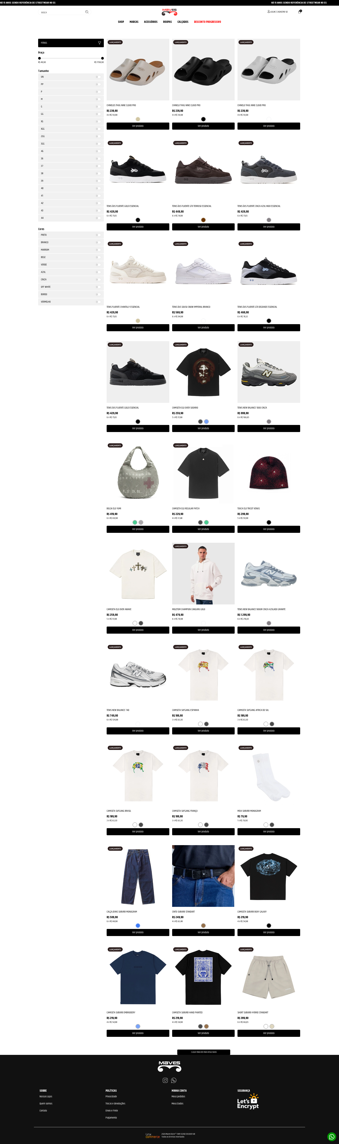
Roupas (167, 22)
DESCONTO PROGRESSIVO (207, 22)
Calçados (182, 22)
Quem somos (46, 1103)
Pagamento (111, 1118)
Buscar (87, 12)
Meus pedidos (178, 1096)
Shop (121, 22)
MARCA (133, 22)
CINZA (269, 220)
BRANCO (269, 119)
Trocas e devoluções (115, 1103)
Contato (43, 1110)
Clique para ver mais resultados (204, 1052)
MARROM (203, 220)
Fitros (44, 43)
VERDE (135, 522)
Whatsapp (331, 1136)
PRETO (203, 119)
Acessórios (150, 22)
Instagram (165, 1080)
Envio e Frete (112, 1110)
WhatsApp (174, 1080)
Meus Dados (177, 1103)
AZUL (206, 422)
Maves (169, 11)
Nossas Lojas (46, 1096)
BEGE (138, 119)
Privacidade (111, 1096)
